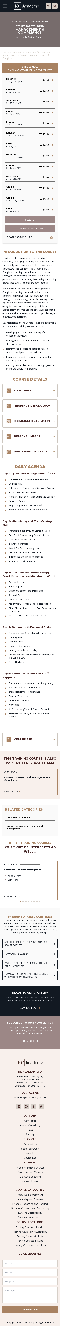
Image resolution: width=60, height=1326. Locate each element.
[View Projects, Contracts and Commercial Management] (30, 827)
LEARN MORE (10, 896)
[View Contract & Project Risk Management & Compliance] (29, 782)
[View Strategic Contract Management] (29, 880)
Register (30, 219)
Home (5, 52)
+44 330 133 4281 (34, 1082)
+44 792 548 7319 (35, 1085)
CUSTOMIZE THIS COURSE (30, 228)
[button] (20, 901)
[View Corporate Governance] (30, 817)
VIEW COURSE (11, 791)
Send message (30, 1309)
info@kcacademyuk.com (33, 1097)
